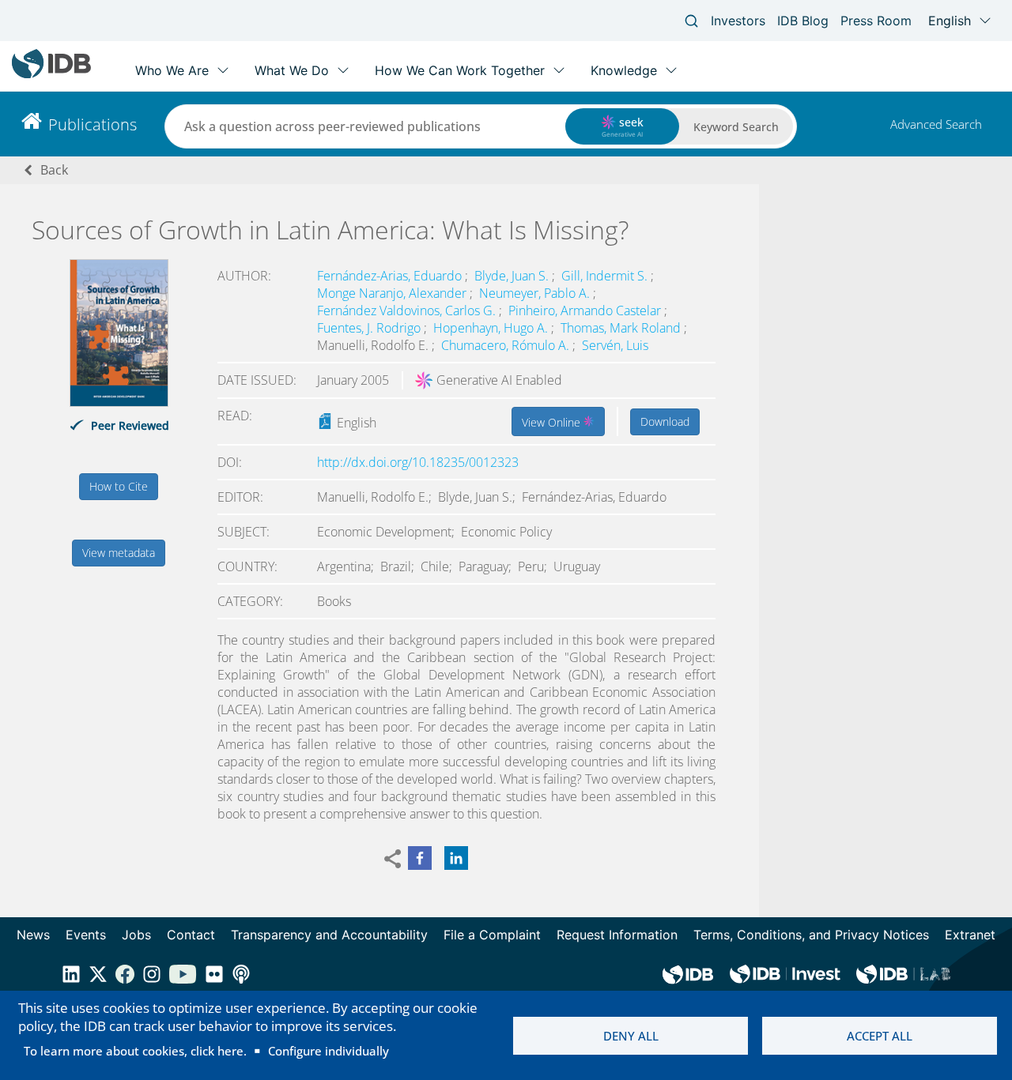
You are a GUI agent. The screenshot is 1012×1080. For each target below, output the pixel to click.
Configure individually (328, 1051)
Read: (234, 415)
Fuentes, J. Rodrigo (370, 328)
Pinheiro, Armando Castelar (586, 310)
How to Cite (118, 486)
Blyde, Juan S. (513, 275)
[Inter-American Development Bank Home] (51, 74)
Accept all (879, 1036)
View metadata (118, 552)
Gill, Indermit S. (606, 275)
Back (54, 170)
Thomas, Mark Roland (622, 328)
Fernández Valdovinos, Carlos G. (408, 310)
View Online (552, 422)
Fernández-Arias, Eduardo (391, 275)
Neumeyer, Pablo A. (536, 293)
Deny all (631, 1036)
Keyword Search (736, 126)
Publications (92, 124)
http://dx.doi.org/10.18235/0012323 (418, 462)
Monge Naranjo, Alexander (393, 293)
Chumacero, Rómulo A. (506, 345)
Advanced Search (936, 124)
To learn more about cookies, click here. (135, 1051)
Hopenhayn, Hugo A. (492, 328)
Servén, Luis (615, 345)
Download (664, 421)
